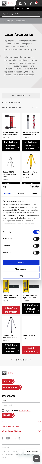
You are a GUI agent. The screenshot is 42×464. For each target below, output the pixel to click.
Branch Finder (25, 3)
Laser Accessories (22, 21)
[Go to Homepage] (8, 3)
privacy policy (24, 410)
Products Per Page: (11, 108)
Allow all (21, 262)
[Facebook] (2, 438)
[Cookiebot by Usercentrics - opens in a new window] (29, 187)
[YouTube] (8, 438)
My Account (20, 3)
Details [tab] (21, 193)
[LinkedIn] (14, 438)
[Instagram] (19, 438)
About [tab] (34, 193)
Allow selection (21, 269)
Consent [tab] (7, 193)
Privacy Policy (6, 451)
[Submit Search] (38, 14)
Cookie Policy (17, 451)
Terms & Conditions (8, 454)
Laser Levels (8, 21)
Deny (21, 275)
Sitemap (4, 457)
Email (4, 400)
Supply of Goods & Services (25, 454)
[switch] (36, 239)
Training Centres (30, 3)
